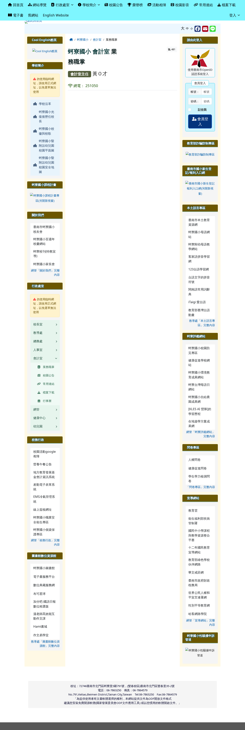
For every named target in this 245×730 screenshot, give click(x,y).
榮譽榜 (137, 4)
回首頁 (18, 4)
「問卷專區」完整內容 (200, 487)
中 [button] (187, 28)
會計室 (97, 39)
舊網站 (33, 15)
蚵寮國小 (82, 39)
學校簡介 (89, 4)
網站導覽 (40, 4)
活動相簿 (159, 4)
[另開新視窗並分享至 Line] (213, 29)
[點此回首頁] (122, 22)
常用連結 (206, 4)
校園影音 (182, 4)
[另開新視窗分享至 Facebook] (197, 29)
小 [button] (191, 28)
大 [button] (183, 28)
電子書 (18, 15)
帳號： (195, 92)
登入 (232, 15)
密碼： (195, 101)
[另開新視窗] (44, 51)
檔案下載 (229, 4)
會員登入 (202, 121)
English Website (56, 15)
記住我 (202, 109)
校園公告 (116, 4)
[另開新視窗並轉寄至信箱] (205, 29)
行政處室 (62, 4)
